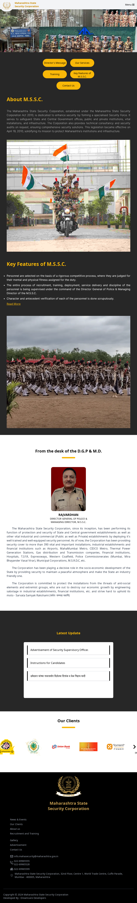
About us (15, 828)
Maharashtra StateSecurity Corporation (27, 4)
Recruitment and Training (24, 833)
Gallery (14, 840)
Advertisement (18, 844)
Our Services (82, 62)
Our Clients (16, 824)
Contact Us (68, 85)
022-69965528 (22, 864)
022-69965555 (22, 861)
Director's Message (55, 62)
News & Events (18, 819)
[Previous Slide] (2, 746)
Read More (14, 304)
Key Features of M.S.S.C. (82, 75)
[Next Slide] (134, 746)
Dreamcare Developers (33, 897)
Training (54, 74)
